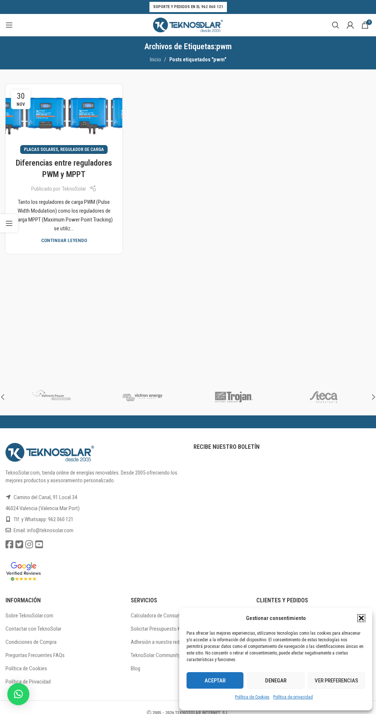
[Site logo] (188, 24)
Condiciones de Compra (31, 642)
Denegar (275, 680)
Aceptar (215, 680)
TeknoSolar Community (155, 655)
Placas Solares (41, 149)
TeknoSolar (74, 188)
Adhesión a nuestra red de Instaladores (172, 642)
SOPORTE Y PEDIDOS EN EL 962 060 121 (188, 6)
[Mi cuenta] (350, 25)
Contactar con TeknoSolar (33, 628)
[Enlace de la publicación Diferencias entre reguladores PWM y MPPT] (64, 117)
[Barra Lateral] (9, 223)
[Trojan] (233, 397)
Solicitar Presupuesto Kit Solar (163, 628)
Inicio (155, 59)
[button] (361, 618)
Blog (135, 668)
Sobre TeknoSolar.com (29, 615)
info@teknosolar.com (50, 530)
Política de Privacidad (28, 681)
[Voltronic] (51, 397)
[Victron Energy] (142, 397)
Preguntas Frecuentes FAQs (35, 655)
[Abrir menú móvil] (9, 25)
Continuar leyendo (64, 240)
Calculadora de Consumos (159, 615)
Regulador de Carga (82, 149)
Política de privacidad (293, 697)
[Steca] (325, 397)
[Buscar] (335, 25)
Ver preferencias (336, 680)
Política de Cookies (252, 697)
